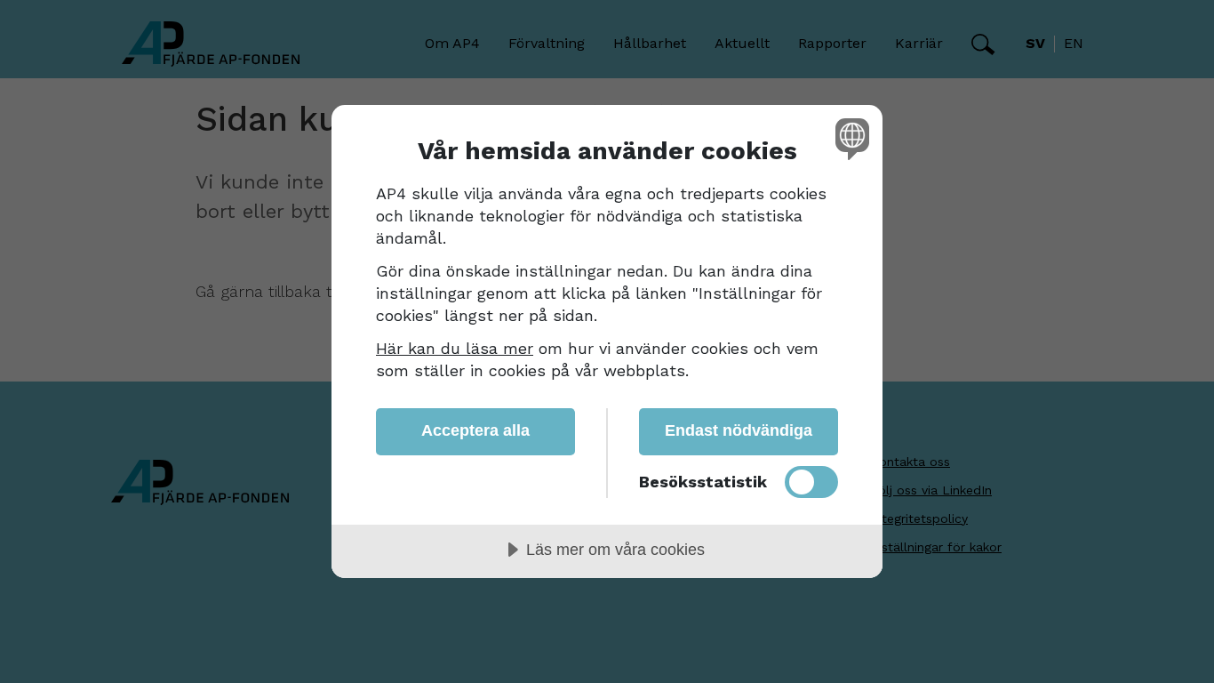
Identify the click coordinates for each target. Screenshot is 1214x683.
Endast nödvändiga (738, 430)
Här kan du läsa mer (454, 348)
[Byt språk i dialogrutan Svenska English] (849, 138)
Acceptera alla (475, 430)
